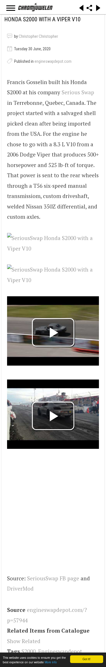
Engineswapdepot (60, 651)
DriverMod (20, 588)
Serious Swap (78, 92)
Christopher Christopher (38, 36)
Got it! (86, 659)
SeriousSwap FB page (53, 578)
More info (51, 662)
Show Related (23, 641)
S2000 (28, 651)
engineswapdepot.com (53, 61)
